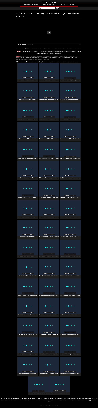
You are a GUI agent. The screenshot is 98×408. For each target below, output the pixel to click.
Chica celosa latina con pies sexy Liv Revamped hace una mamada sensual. (76, 354)
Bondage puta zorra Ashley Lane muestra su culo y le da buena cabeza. (75, 197)
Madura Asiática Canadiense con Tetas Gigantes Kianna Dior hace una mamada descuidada (47, 393)
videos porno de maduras (47, 51)
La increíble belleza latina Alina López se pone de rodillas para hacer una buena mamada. (58, 334)
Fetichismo (66, 48)
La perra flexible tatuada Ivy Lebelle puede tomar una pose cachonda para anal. (76, 79)
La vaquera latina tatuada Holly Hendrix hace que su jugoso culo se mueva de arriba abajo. (58, 197)
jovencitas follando (59, 51)
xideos (67, 51)
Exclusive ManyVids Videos (68, 4)
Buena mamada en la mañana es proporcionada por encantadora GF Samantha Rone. (78, 256)
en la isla (73, 51)
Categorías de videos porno (30, 4)
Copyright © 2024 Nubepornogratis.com (49, 405)
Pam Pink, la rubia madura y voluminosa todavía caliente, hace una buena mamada (77, 119)
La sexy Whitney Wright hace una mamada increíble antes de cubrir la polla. (55, 354)
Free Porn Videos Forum (49, 4)
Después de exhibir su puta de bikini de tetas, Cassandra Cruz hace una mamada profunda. (58, 373)
